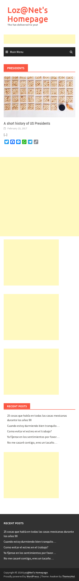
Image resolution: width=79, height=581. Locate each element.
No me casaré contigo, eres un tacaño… (32, 442)
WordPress (33, 576)
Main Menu (16, 52)
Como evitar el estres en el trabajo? (29, 431)
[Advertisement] (41, 39)
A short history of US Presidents (27, 123)
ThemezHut (68, 576)
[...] (5, 134)
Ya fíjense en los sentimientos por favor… (33, 437)
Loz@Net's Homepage (27, 14)
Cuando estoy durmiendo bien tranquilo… (33, 426)
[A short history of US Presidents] (39, 96)
